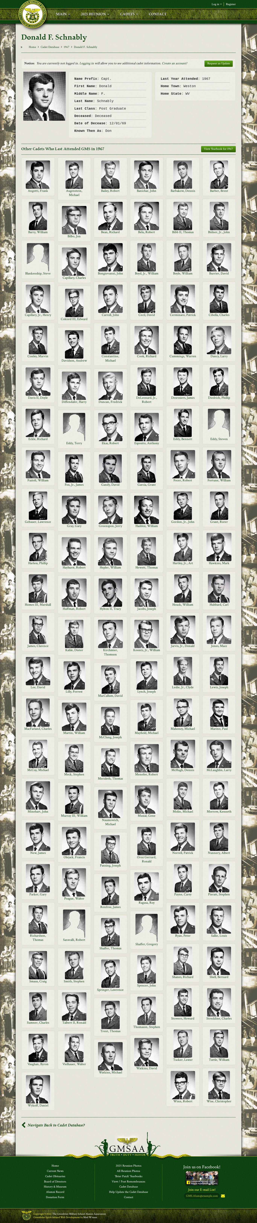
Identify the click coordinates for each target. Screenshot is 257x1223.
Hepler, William (110, 567)
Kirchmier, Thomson (110, 652)
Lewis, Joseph (219, 687)
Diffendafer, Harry (74, 402)
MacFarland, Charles (38, 729)
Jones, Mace (219, 646)
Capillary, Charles (74, 278)
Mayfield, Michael (146, 733)
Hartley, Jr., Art (183, 563)
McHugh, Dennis (182, 770)
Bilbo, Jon (74, 236)
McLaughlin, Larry (219, 770)
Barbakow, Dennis (183, 191)
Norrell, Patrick (182, 853)
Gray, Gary (74, 526)
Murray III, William (74, 816)
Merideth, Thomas (110, 778)
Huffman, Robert (74, 609)
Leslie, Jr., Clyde (183, 687)
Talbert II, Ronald (74, 1022)
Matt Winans (90, 1217)
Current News (55, 1171)
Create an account (174, 63)
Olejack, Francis (74, 857)
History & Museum (55, 1187)
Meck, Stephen (74, 774)
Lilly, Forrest (74, 691)
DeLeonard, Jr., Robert (146, 400)
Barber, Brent (219, 191)
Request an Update (218, 63)
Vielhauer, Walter (74, 1064)
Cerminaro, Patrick (183, 315)
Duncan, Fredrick (110, 402)
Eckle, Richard (38, 439)
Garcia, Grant (147, 484)
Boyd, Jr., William (146, 273)
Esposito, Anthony (146, 443)
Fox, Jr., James (74, 484)
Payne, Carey (183, 894)
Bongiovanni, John (110, 273)
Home (32, 47)
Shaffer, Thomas (110, 948)
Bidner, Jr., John (219, 232)
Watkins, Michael (110, 1072)
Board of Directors (55, 1182)
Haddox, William (146, 526)
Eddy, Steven (219, 439)
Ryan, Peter (183, 935)
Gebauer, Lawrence (38, 522)
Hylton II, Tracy (110, 609)
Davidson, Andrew (74, 360)
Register (231, 4)
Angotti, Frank (38, 191)
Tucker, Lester (183, 1060)
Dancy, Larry (219, 356)
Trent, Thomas (110, 1031)
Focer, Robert (182, 480)
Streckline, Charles (219, 1018)
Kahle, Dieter (74, 650)
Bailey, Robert (110, 191)
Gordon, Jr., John (183, 522)
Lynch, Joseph (146, 691)
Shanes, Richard (182, 977)
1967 (66, 47)
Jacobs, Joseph (146, 609)
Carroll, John (110, 315)
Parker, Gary (37, 894)
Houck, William (182, 604)
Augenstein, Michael (74, 193)
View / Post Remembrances (128, 1182)
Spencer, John (146, 985)
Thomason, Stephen (146, 1027)
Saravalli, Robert (74, 940)
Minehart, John (38, 811)
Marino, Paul (219, 729)
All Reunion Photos (128, 1171)
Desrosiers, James (183, 398)
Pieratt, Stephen (219, 894)
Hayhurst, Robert (74, 567)
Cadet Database (50, 47)
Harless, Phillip (38, 563)
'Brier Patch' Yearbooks (128, 1176)
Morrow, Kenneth (219, 811)
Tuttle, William (219, 1060)
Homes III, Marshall (38, 604)
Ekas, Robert (110, 443)
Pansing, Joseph (110, 865)
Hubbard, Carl (219, 604)
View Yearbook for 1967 (218, 149)
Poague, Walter (74, 898)
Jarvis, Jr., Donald (183, 646)
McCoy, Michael (38, 770)
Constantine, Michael (110, 358)
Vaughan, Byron (38, 1064)
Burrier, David (219, 273)
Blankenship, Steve (38, 273)
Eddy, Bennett (182, 439)
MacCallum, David (110, 696)
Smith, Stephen (74, 981)
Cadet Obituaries (55, 1176)
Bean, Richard (110, 232)
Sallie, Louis (219, 935)
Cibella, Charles (219, 315)
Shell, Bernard (219, 977)
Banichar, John (146, 191)
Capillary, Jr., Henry (38, 315)
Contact (128, 1197)
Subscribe (222, 1196)
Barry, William (38, 232)
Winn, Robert (182, 1101)
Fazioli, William (38, 480)
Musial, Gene (146, 816)
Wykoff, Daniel (38, 1105)
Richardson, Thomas (38, 937)
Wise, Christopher (219, 1101)
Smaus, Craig (38, 981)
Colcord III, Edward (74, 319)
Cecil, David (146, 315)
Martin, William (74, 733)
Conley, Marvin (37, 356)
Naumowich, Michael (110, 822)
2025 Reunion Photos (128, 1166)
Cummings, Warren (183, 356)
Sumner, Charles (38, 1022)
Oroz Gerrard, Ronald (146, 859)
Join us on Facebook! (202, 1167)
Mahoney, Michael (183, 729)
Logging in (86, 63)
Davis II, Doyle (38, 398)
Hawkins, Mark (219, 563)
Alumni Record (55, 1192)
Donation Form (55, 1197)
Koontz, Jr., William (146, 650)
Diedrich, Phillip (219, 398)
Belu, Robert (146, 232)
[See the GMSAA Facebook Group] (202, 1178)
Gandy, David (110, 484)
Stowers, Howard (182, 1018)
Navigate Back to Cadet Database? (56, 1125)
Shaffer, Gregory (146, 944)
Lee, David (38, 687)
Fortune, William (219, 480)
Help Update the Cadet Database (128, 1192)
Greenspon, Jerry (110, 526)
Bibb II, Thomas (183, 232)
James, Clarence (38, 646)
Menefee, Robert (146, 774)
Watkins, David (146, 1068)
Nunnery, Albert (219, 853)
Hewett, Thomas (146, 567)
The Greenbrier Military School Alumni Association (79, 1214)
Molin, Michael (183, 811)
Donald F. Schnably (85, 47)
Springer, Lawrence (110, 990)
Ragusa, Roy (147, 902)
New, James (38, 853)
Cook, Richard (146, 356)
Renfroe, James (110, 907)
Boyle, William (182, 273)
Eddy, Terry (74, 443)
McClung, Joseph (110, 737)
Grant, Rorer (219, 522)
